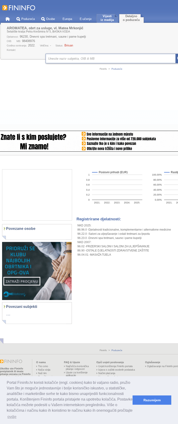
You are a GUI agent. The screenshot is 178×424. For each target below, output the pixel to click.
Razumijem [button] (152, 400)
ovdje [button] (11, 417)
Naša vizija (44, 369)
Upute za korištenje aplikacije (77, 374)
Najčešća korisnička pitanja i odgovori (77, 367)
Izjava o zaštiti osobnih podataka (116, 369)
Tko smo (43, 366)
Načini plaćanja (106, 373)
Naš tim (42, 373)
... (8, 313)
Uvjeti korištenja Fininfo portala (115, 366)
